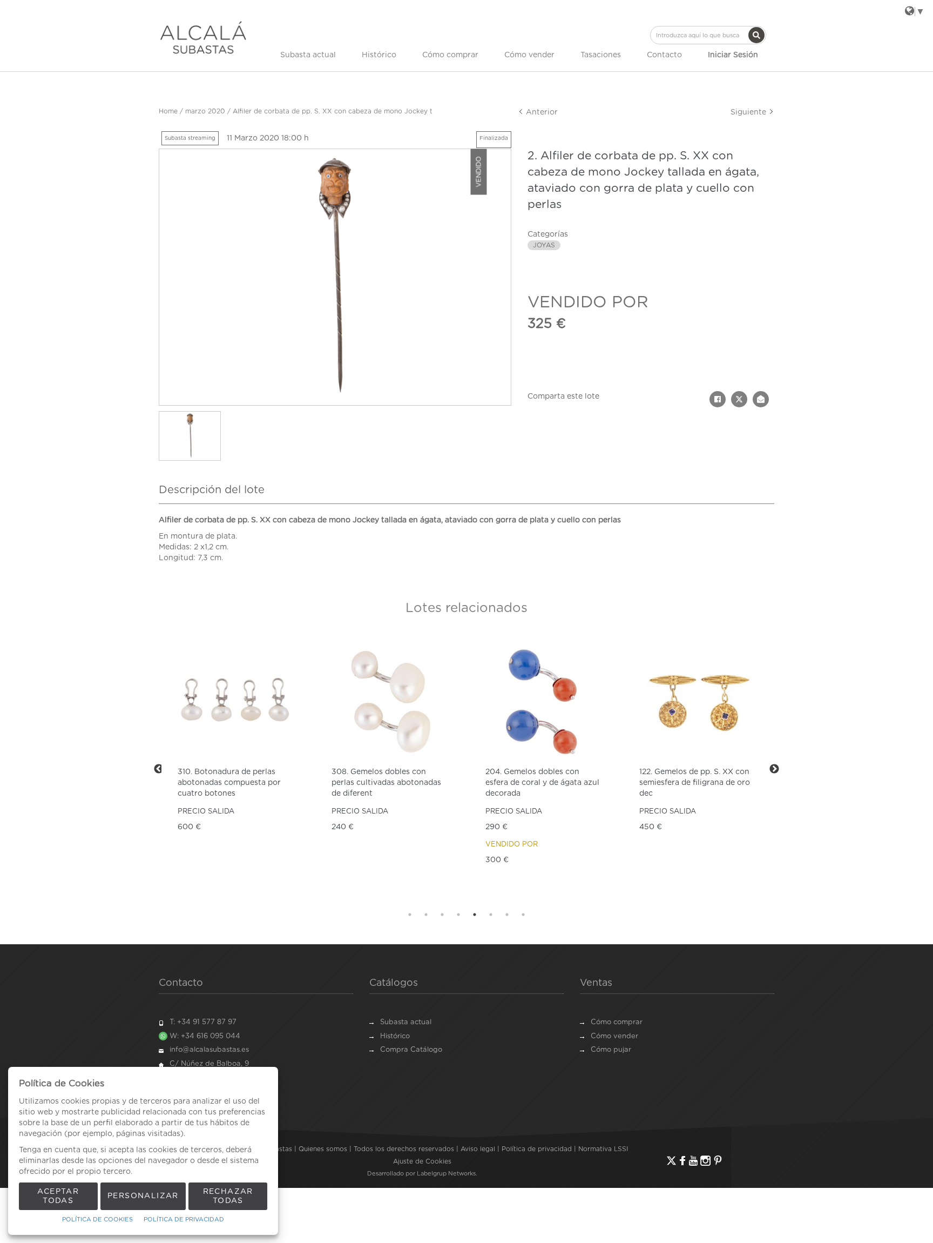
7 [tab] (507, 914)
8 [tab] (523, 914)
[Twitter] (671, 1160)
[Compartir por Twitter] (739, 399)
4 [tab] (458, 914)
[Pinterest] (718, 1160)
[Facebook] (682, 1160)
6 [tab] (490, 914)
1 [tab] (409, 914)
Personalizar (143, 1196)
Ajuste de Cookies (422, 1161)
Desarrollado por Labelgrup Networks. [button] (422, 1174)
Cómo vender (529, 55)
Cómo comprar (450, 55)
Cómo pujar (611, 1049)
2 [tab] (426, 914)
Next (774, 769)
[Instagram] (705, 1160)
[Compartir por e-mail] (761, 399)
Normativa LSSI (603, 1149)
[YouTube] (693, 1160)
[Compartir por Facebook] (717, 399)
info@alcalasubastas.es (209, 1049)
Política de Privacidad (184, 1219)
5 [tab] (474, 914)
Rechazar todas (228, 1196)
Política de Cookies (97, 1219)
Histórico (379, 55)
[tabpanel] (236, 768)
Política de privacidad (537, 1149)
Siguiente (749, 112)
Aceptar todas (58, 1196)
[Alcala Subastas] (203, 37)
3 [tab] (442, 914)
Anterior (541, 112)
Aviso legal (478, 1149)
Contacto (664, 55)
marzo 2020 (205, 111)
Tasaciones (600, 55)
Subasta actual (308, 55)
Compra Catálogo (411, 1049)
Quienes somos (323, 1149)
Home (168, 111)
